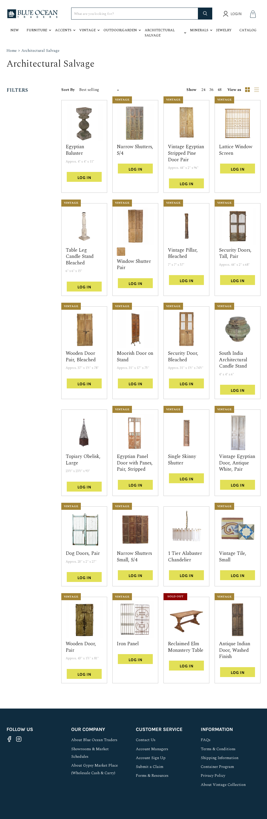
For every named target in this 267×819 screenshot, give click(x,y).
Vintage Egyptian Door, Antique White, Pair (237, 463)
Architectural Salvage (160, 33)
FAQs (205, 740)
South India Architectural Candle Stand (233, 360)
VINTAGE (122, 99)
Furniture (37, 30)
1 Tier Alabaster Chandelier (185, 557)
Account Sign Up (151, 758)
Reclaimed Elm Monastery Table (185, 647)
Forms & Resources (152, 776)
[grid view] (247, 90)
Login (236, 13)
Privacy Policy (213, 776)
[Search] (205, 14)
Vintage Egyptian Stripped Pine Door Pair (186, 153)
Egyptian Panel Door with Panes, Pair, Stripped (135, 463)
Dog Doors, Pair (83, 553)
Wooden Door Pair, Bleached (81, 357)
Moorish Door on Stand (135, 357)
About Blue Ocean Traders (94, 740)
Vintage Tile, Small (232, 557)
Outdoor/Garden (120, 30)
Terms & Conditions (218, 749)
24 (203, 90)
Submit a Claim (149, 767)
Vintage (87, 30)
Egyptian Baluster (75, 150)
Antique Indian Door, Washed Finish (234, 650)
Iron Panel (128, 644)
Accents (63, 30)
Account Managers (152, 749)
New (14, 30)
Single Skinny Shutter (182, 460)
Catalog (248, 30)
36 (211, 90)
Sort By (68, 90)
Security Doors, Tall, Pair (235, 253)
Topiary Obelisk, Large (83, 460)
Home (12, 50)
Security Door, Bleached (183, 357)
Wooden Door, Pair (81, 647)
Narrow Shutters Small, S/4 (134, 557)
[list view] (257, 90)
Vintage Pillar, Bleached (183, 253)
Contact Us (145, 740)
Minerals (199, 30)
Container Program (217, 767)
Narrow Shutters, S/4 (135, 150)
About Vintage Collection (223, 785)
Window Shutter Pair (134, 265)
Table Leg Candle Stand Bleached (80, 256)
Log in (84, 177)
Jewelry (224, 30)
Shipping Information (219, 758)
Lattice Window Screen (235, 150)
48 (219, 90)
